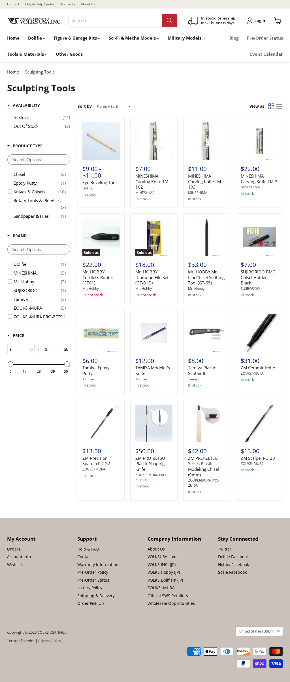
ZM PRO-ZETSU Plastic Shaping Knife (150, 463)
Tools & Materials (26, 54)
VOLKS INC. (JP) (162, 564)
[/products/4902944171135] (206, 141)
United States (256, 631)
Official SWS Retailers (168, 595)
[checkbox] (42, 117)
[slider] (10, 364)
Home (13, 38)
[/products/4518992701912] (154, 423)
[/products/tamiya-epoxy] (101, 333)
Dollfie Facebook (233, 556)
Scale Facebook (232, 572)
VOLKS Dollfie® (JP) (165, 580)
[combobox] (115, 20)
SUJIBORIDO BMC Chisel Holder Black (258, 277)
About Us (88, 4)
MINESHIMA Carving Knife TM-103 (205, 181)
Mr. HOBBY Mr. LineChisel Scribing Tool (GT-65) (206, 277)
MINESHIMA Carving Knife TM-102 (152, 181)
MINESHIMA (145, 192)
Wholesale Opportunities (171, 603)
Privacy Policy (49, 640)
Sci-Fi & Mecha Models (133, 38)
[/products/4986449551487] (101, 423)
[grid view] (271, 106)
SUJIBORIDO (250, 288)
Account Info (19, 556)
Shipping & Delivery (96, 595)
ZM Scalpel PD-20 (258, 458)
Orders (13, 549)
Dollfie (35, 38)
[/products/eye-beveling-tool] (101, 141)
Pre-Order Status (265, 38)
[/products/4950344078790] (154, 333)
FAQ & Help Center (40, 4)
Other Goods (69, 54)
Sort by (85, 106)
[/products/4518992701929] (206, 423)
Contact (13, 4)
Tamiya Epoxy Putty (96, 370)
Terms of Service (21, 640)
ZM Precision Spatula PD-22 (96, 461)
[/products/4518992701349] (259, 423)
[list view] (279, 106)
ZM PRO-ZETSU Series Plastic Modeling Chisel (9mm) (203, 466)
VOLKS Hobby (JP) (164, 572)
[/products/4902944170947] (259, 141)
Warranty (67, 4)
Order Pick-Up (90, 603)
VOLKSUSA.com (162, 556)
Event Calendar (266, 54)
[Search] (169, 20)
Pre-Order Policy (92, 572)
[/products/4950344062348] (206, 333)
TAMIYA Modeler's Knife (152, 370)
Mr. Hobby (90, 288)
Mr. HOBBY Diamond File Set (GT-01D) (152, 277)
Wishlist (14, 564)
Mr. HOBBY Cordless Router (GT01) (97, 277)
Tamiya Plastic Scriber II (202, 370)
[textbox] (38, 159)
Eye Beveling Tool (99, 182)
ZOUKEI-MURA (252, 373)
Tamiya (88, 379)
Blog (233, 38)
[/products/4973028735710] (206, 237)
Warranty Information (97, 564)
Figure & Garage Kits (76, 38)
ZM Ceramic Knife (258, 367)
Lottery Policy (89, 587)
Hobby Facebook (233, 564)
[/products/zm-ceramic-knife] (259, 333)
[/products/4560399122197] (259, 237)
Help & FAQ (88, 549)
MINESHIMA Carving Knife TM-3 (259, 178)
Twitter (224, 549)
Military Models (185, 38)
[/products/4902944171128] (154, 141)
